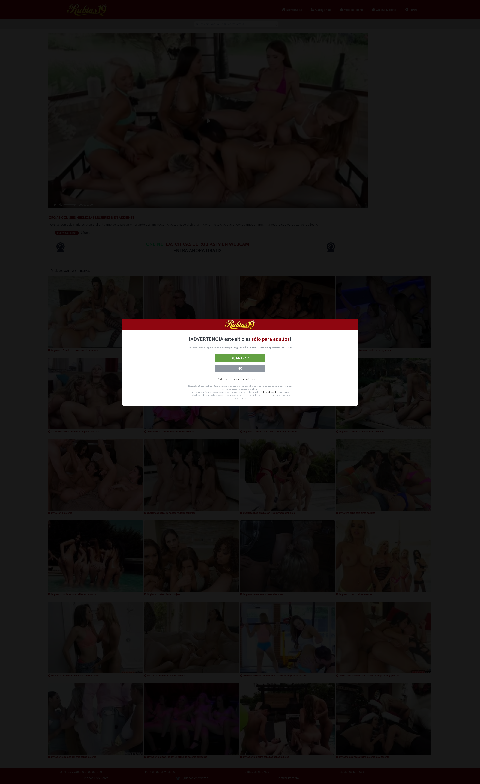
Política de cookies (270, 392)
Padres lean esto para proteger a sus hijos (240, 379)
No (240, 368)
